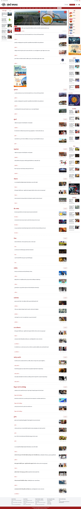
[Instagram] (78, 0)
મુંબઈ (15, 135)
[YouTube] (79, 0)
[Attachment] (65, 39)
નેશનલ (16, 187)
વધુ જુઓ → (10, 10)
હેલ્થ (15, 433)
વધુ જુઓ (65, 89)
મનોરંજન (16, 306)
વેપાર (15, 246)
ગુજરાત (16, 39)
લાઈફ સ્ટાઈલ (17, 365)
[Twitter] (75, 0)
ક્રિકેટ (16, 476)
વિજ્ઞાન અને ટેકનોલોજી (18, 395)
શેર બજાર (16, 216)
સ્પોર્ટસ (16, 276)
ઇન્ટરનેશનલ (17, 343)
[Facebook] (74, 0)
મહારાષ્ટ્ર (16, 127)
